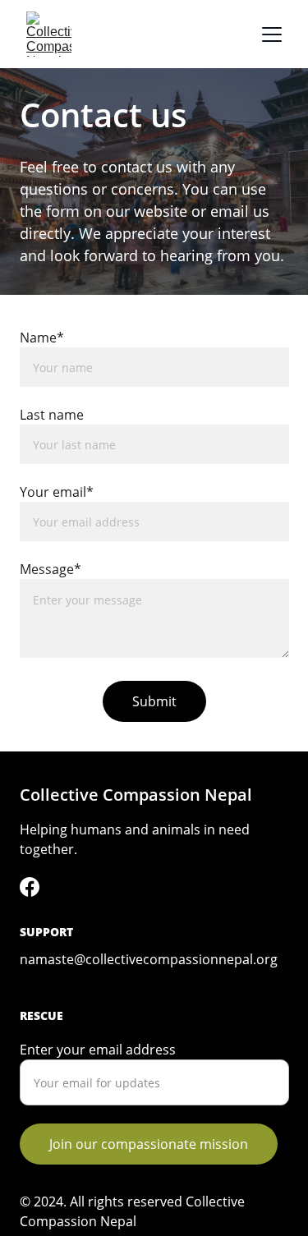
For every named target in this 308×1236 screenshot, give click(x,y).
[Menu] (272, 34)
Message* (50, 569)
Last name (52, 415)
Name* (42, 338)
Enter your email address (98, 1050)
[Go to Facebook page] (29, 887)
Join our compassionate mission (148, 1144)
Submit (154, 701)
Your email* (57, 492)
